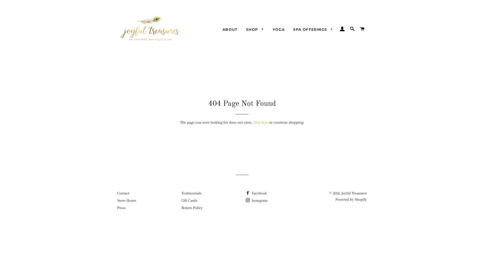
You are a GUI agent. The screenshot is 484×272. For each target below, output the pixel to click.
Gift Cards (189, 200)
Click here (260, 122)
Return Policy (192, 208)
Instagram (259, 200)
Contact (123, 193)
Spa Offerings (310, 29)
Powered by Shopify (351, 199)
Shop (252, 29)
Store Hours (126, 200)
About (230, 29)
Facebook (259, 193)
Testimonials (191, 193)
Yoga (279, 29)
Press (121, 208)
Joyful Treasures (354, 193)
